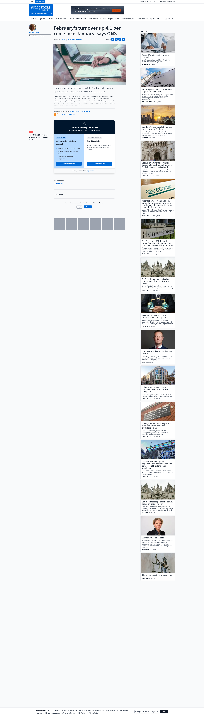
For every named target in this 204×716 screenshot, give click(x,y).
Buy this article (99, 164)
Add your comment (75, 40)
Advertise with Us (144, 19)
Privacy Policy (94, 713)
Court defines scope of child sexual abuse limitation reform (157, 502)
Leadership (58, 184)
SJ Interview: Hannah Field (154, 537)
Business (71, 19)
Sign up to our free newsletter (167, 2)
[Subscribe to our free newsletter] (153, 2)
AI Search (103, 19)
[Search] (173, 19)
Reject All (155, 712)
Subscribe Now (40, 2)
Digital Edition (113, 19)
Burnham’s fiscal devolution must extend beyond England (157, 128)
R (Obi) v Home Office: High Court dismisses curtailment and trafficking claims (156, 425)
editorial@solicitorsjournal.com (80, 111)
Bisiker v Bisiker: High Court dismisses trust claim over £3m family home (155, 389)
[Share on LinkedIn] (112, 39)
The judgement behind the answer (157, 575)
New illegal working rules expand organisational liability (157, 90)
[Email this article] (123, 39)
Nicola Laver (34, 32)
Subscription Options (128, 19)
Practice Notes (60, 19)
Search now (116, 10)
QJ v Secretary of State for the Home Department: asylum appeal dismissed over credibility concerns (157, 243)
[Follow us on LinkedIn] (148, 2)
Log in (79, 207)
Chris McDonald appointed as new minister (157, 352)
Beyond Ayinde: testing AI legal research (155, 56)
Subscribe (88, 207)
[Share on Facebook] (119, 39)
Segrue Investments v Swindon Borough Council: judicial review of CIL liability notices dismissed (157, 165)
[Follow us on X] (151, 2)
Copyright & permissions (68, 115)
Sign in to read (91, 171)
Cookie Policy (80, 713)
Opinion (42, 19)
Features (50, 19)
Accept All (164, 712)
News (63, 40)
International (81, 19)
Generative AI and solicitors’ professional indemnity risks (154, 316)
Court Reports (93, 19)
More (154, 19)
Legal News (33, 19)
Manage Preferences (142, 712)
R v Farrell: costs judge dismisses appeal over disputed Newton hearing (156, 281)
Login (31, 2)
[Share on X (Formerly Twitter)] (116, 39)
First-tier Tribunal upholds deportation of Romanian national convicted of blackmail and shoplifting (157, 465)
